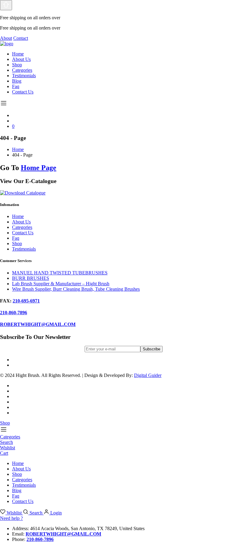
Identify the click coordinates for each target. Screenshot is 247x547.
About (6, 38)
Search (36, 512)
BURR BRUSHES (30, 278)
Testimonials (24, 75)
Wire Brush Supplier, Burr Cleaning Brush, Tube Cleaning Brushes (76, 289)
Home (18, 53)
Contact (20, 38)
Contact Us (22, 91)
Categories (22, 70)
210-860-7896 (13, 312)
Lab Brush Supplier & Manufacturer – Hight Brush (60, 283)
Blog (16, 81)
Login (55, 512)
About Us (21, 59)
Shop (17, 64)
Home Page (38, 168)
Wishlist (14, 512)
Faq (15, 86)
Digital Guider (147, 375)
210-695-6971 (26, 300)
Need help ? (11, 518)
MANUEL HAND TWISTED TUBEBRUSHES (60, 272)
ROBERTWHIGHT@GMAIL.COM (38, 324)
